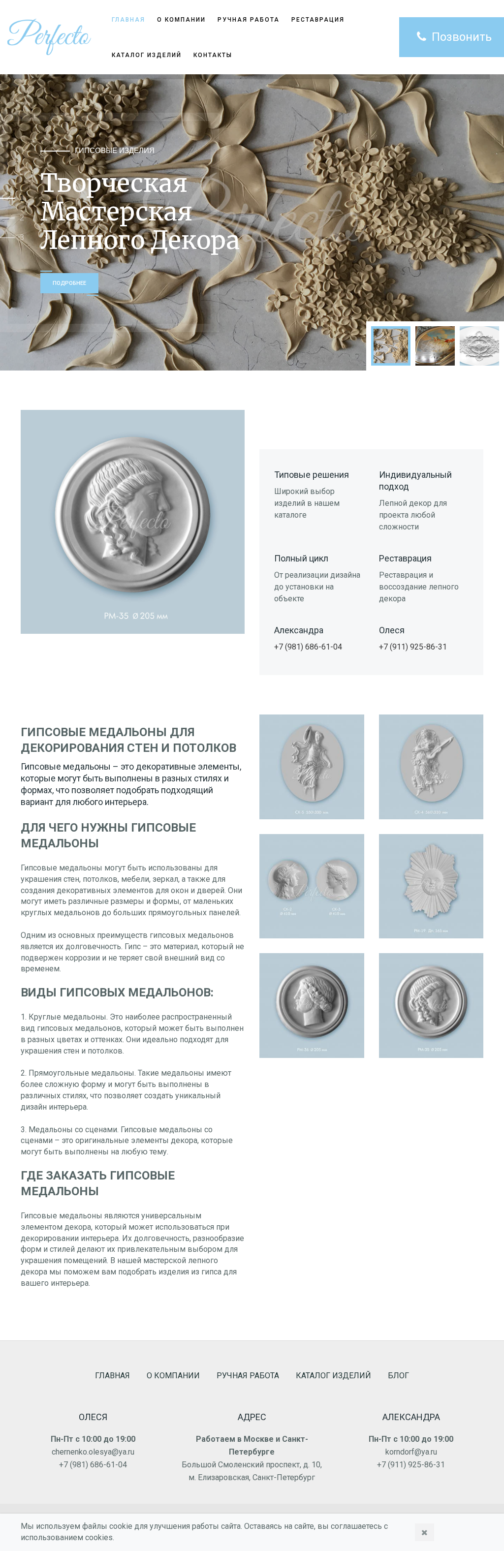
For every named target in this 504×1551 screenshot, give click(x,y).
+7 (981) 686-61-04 (308, 646)
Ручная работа (248, 1375)
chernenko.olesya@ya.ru (93, 1452)
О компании (173, 1375)
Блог (398, 1375)
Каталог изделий (147, 55)
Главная (112, 1375)
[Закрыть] (424, 1532)
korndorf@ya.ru (411, 1452)
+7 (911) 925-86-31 (413, 646)
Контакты (212, 55)
